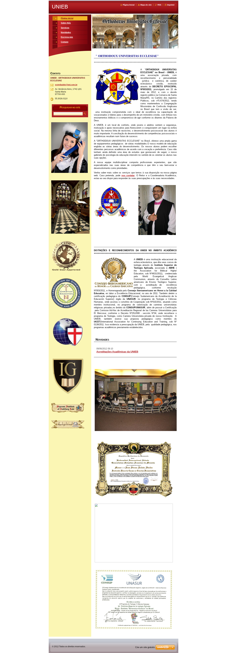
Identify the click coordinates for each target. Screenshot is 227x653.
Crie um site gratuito (145, 647)
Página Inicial (128, 5)
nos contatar (128, 175)
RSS (159, 5)
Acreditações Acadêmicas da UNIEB (117, 351)
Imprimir (170, 5)
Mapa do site (146, 5)
